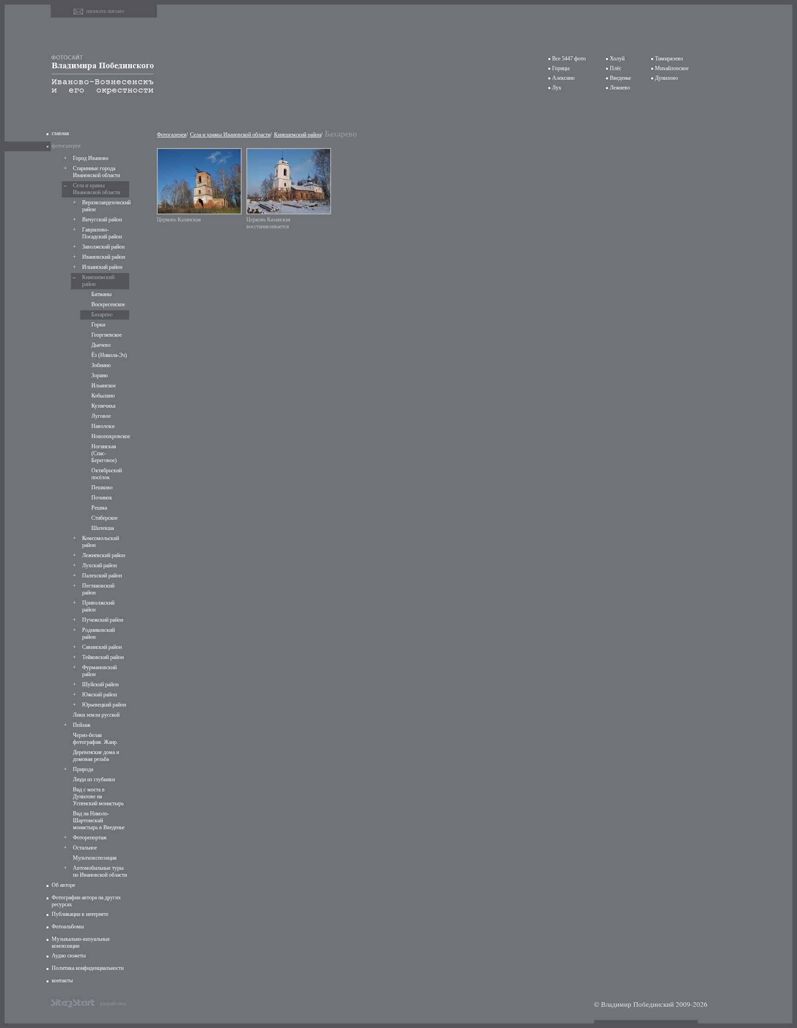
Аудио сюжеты (69, 955)
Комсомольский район (100, 541)
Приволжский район (98, 606)
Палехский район (102, 575)
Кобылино (103, 395)
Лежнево (620, 87)
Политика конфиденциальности (88, 968)
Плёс (615, 68)
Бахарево (102, 314)
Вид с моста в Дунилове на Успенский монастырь (98, 796)
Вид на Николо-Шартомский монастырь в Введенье (99, 820)
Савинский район (102, 647)
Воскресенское (108, 304)
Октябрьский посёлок (106, 474)
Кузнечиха (103, 406)
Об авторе (63, 885)
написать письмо (105, 11)
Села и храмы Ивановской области (96, 189)
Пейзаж (81, 725)
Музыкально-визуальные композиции (81, 942)
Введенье (620, 78)
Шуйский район (100, 684)
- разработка (111, 1003)
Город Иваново (90, 158)
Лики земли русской (96, 715)
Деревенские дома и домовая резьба (96, 755)
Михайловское (672, 68)
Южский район (99, 694)
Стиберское (104, 518)
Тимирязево (669, 58)
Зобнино (101, 365)
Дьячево (101, 345)
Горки (98, 324)
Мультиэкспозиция (95, 858)
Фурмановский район (99, 670)
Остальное (85, 847)
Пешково (102, 487)
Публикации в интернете (80, 914)
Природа (83, 769)
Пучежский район (102, 620)
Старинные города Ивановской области (96, 171)
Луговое (101, 416)
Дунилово (666, 78)
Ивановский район (103, 257)
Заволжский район (103, 247)
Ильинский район (102, 267)
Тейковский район (103, 657)
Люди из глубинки (94, 779)
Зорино (99, 375)
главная (60, 133)
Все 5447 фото (569, 58)
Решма (99, 508)
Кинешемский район (98, 280)
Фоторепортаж (90, 837)
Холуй (617, 58)
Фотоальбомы (68, 926)
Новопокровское (109, 436)
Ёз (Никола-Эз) (109, 355)
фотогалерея (66, 146)
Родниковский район (98, 633)
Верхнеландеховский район (104, 206)
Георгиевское (106, 335)
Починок (101, 497)
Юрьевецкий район (104, 704)
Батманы (101, 294)
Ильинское (103, 385)
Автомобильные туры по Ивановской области (100, 871)
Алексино (563, 78)
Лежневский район (103, 555)
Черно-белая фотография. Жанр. (95, 738)
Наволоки (102, 426)
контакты (62, 980)
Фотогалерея (171, 134)
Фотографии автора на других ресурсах (86, 901)
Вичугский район (102, 219)
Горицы (561, 68)
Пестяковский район (98, 589)
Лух (556, 87)
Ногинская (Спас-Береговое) (104, 453)
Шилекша (102, 528)
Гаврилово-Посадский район (102, 233)
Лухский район (99, 565)
